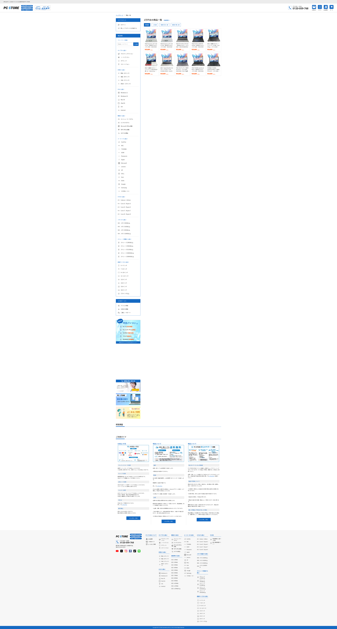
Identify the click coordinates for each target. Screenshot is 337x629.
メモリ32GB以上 (125, 226)
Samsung (124, 187)
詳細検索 (166, 20)
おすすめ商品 (124, 133)
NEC (122, 145)
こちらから (124, 504)
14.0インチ (124, 283)
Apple (123, 159)
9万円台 (176, 580)
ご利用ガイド (151, 541)
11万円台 (176, 586)
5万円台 (176, 570)
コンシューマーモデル (127, 119)
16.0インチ (124, 290)
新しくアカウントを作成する (129, 28)
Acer (122, 177)
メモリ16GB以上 (125, 223)
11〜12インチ (124, 276)
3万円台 (176, 565)
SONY (122, 152)
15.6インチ (124, 286)
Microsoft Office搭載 (126, 126)
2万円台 (176, 562)
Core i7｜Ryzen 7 (126, 210)
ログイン (123, 25)
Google (123, 184)
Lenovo (123, 166)
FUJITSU (123, 142)
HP (122, 170)
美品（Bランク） (125, 77)
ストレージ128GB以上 (127, 242)
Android (123, 110)
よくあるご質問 (152, 544)
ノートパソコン (125, 57)
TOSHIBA (124, 149)
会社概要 (150, 539)
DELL (122, 173)
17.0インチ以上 (125, 293)
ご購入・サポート (126, 312)
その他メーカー (125, 191)
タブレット (124, 61)
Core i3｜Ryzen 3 (126, 203)
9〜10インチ (124, 272)
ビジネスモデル (125, 122)
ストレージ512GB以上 (127, 249)
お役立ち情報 (124, 309)
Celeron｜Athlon (126, 200)
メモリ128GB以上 (126, 233)
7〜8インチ (124, 269)
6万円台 (176, 573)
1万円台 (176, 559)
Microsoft (124, 163)
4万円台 (176, 567)
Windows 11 (124, 93)
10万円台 (176, 583)
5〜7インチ (124, 265)
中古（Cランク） (125, 80)
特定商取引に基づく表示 (217, 539)
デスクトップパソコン (127, 54)
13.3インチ (124, 279)
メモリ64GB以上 (125, 230)
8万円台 (176, 578)
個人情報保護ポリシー (217, 543)
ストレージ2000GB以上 (127, 256)
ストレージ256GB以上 (127, 246)
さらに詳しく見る (133, 518)
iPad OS (123, 103)
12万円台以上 (177, 588)
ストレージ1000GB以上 (127, 253)
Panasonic (124, 156)
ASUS (122, 180)
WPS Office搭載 (125, 129)
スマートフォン (125, 64)
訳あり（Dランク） (126, 84)
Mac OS (123, 100)
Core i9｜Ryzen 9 (126, 214)
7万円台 (176, 575)
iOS (122, 107)
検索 (137, 44)
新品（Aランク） (125, 73)
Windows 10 (124, 96)
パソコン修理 (124, 305)
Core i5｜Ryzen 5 (126, 207)
